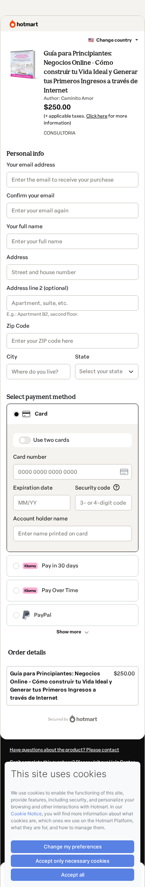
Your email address (31, 165)
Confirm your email (31, 195)
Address (17, 257)
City (12, 356)
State (82, 356)
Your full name (25, 226)
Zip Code (18, 326)
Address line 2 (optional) (37, 288)
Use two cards (51, 440)
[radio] (16, 414)
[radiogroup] (72, 515)
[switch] (24, 440)
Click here (96, 116)
